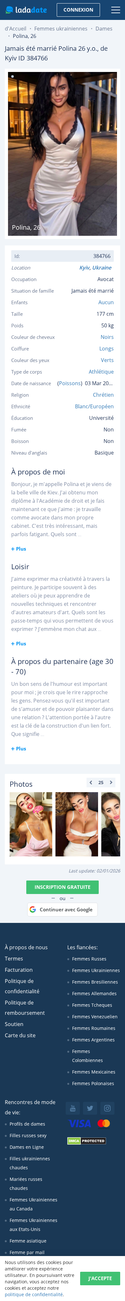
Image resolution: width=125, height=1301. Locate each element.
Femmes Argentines (93, 1040)
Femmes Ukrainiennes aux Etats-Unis (33, 1224)
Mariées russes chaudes (26, 1183)
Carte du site (20, 1035)
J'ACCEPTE (100, 1278)
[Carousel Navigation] (101, 782)
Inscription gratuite (62, 887)
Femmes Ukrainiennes (96, 970)
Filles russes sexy (28, 1135)
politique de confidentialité (34, 1294)
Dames (104, 28)
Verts (107, 360)
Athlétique (101, 371)
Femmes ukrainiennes (61, 28)
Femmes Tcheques (92, 1005)
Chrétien (103, 394)
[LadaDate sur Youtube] (73, 1108)
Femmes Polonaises (93, 1083)
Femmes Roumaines (93, 1028)
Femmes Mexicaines (93, 1072)
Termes (14, 958)
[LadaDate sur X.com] (90, 1108)
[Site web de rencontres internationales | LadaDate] (26, 10)
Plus (21, 548)
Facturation (19, 969)
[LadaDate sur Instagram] (107, 1108)
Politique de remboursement (25, 1007)
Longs (106, 348)
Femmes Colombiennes (87, 1055)
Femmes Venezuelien (95, 1016)
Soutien (14, 1024)
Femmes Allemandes (94, 993)
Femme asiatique (28, 1241)
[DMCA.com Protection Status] (86, 1143)
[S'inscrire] (31, 824)
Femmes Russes (89, 959)
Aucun (106, 302)
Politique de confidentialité (22, 986)
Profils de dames (27, 1124)
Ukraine (103, 267)
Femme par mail (27, 1252)
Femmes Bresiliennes (95, 982)
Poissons (70, 383)
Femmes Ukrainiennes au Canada (33, 1204)
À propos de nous (26, 947)
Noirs (107, 337)
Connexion (78, 9)
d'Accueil (15, 28)
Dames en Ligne (27, 1147)
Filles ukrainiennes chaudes (30, 1163)
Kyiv (84, 267)
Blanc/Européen (94, 406)
